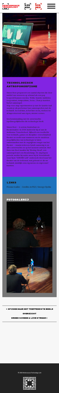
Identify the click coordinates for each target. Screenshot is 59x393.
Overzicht (29, 314)
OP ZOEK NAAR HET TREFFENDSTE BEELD (30, 309)
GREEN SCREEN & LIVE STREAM (28, 318)
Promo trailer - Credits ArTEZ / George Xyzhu (29, 187)
